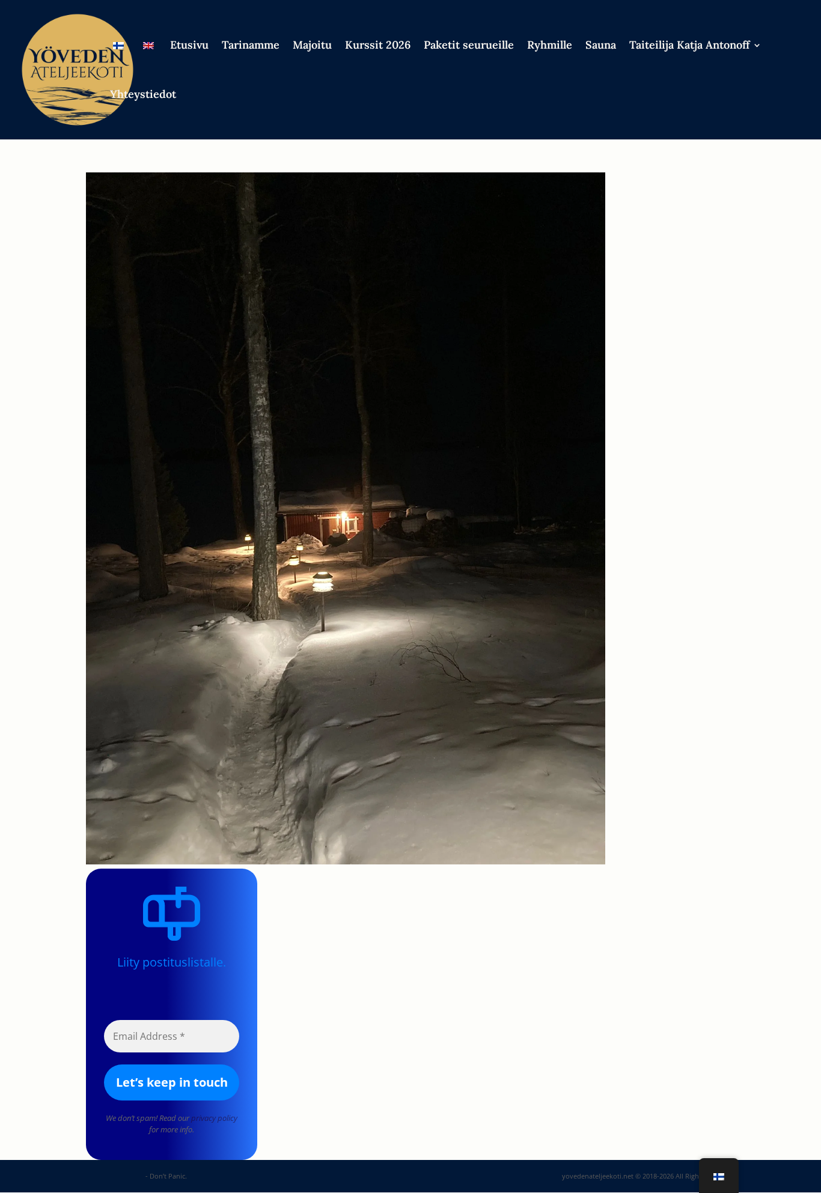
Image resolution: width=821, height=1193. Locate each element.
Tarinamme (250, 46)
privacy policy (214, 1118)
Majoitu (312, 46)
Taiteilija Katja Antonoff (689, 46)
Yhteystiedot (143, 95)
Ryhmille (549, 46)
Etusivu (189, 46)
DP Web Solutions (115, 1175)
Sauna (600, 46)
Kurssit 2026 (377, 46)
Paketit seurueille (469, 46)
